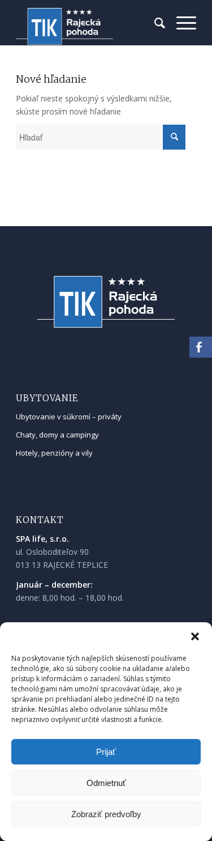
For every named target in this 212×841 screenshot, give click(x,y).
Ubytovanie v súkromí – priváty (69, 416)
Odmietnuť (106, 783)
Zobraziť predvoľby (106, 814)
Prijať (106, 752)
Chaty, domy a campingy (57, 435)
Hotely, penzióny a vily (54, 453)
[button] (195, 636)
